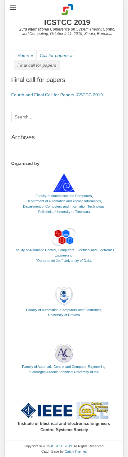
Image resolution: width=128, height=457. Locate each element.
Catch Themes (76, 451)
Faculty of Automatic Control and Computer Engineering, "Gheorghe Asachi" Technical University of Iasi (64, 369)
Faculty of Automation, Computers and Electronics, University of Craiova (64, 312)
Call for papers (56, 55)
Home (25, 55)
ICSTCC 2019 (67, 22)
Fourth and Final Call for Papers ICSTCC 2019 (57, 94)
